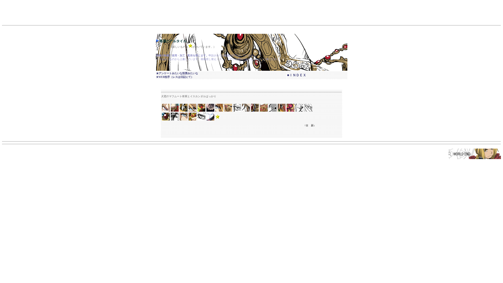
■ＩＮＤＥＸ (296, 75)
